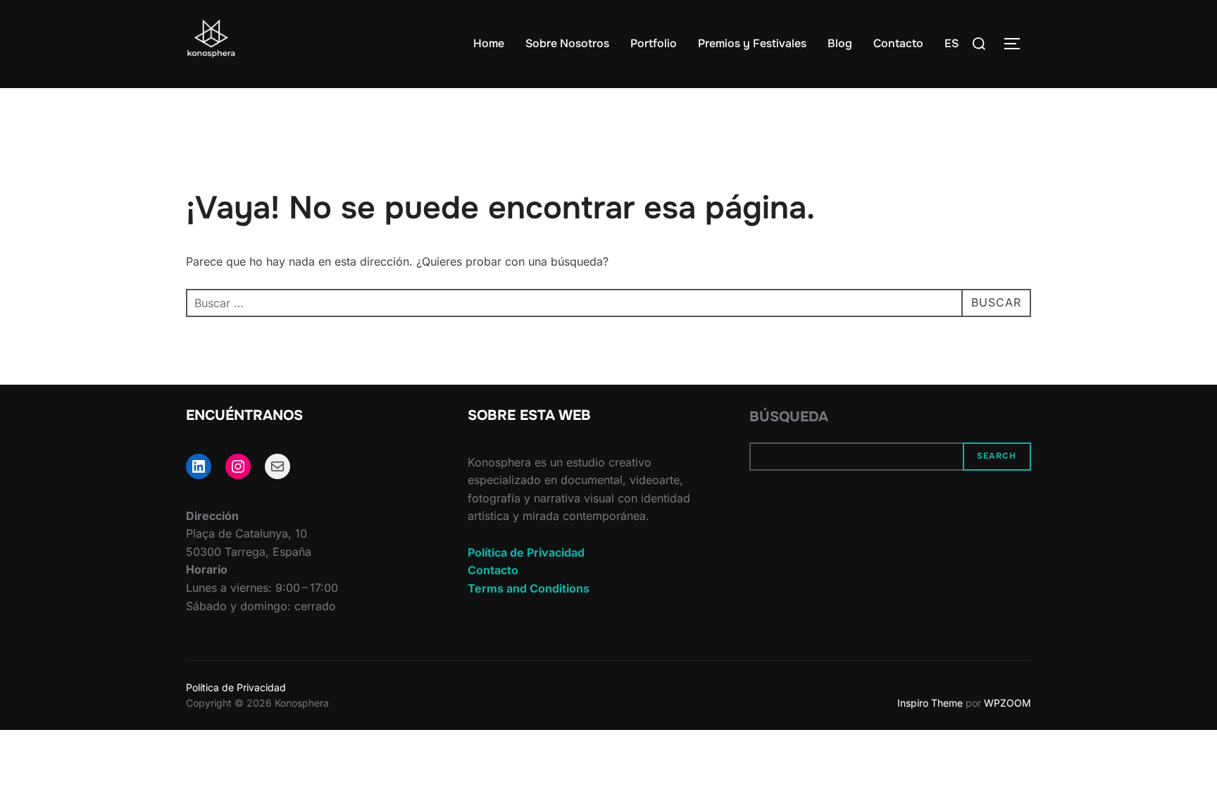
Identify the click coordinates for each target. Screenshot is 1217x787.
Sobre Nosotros (567, 43)
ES (951, 43)
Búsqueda (788, 417)
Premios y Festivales (752, 43)
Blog (840, 43)
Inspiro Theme (930, 703)
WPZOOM (1007, 703)
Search (996, 455)
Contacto (898, 43)
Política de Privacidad (526, 552)
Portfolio (653, 43)
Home (488, 43)
